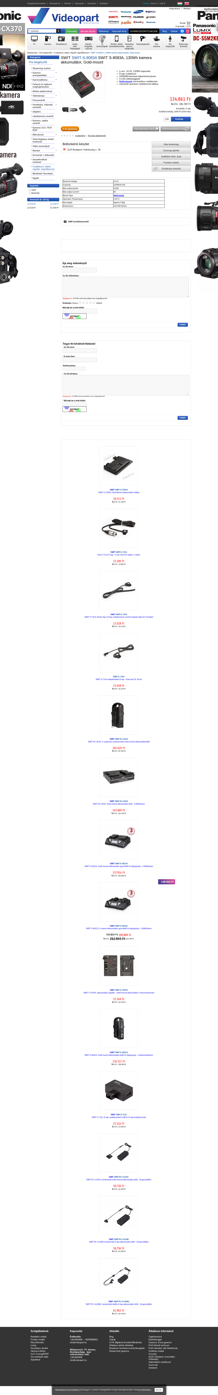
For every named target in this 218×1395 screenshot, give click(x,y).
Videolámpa (39, 95)
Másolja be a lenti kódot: (75, 401)
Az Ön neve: (69, 347)
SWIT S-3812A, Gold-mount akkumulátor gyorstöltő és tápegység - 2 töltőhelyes (118, 864)
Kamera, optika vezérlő (40, 121)
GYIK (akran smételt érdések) (125, 1342)
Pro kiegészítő (45, 53)
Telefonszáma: (69, 366)
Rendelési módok (39, 1337)
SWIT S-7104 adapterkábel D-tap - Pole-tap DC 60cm (119, 678)
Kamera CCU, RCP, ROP (42, 128)
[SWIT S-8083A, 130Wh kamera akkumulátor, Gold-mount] (83, 99)
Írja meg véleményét (97, 136)
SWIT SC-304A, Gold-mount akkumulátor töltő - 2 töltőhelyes (119, 802)
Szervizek (91, 3)
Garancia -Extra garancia (160, 1342)
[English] (186, 3)
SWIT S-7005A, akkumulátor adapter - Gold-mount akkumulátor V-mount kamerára (118, 991)
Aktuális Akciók (87, 31)
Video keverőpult (41, 146)
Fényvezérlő (39, 100)
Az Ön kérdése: (71, 374)
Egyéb (36, 178)
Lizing (33, 1345)
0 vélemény (80, 136)
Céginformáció (155, 1337)
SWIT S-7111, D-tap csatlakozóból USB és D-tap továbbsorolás (119, 1116)
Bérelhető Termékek (43, 173)
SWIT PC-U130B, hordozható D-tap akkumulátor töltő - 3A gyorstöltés (119, 1240)
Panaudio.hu (54, 3)
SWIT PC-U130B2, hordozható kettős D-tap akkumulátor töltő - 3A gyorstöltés (119, 1302)
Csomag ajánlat (171, 150)
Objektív (37, 111)
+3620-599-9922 (210, 11)
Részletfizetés (37, 1342)
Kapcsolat (79, 3)
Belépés (187, 8)
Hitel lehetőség (171, 144)
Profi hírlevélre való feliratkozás (163, 1348)
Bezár (158, 1390)
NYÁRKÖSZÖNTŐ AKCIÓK (144, 31)
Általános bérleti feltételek (121, 1345)
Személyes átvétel (39, 1348)
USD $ (162, 3)
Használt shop (119, 31)
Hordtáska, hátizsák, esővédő (43, 105)
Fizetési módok (171, 162)
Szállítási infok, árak (171, 156)
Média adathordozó (42, 91)
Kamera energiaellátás (40, 74)
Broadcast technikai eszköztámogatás (127, 1348)
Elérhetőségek (155, 1339)
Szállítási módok (156, 1351)
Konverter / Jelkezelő (43, 155)
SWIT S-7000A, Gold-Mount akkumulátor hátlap (118, 491)
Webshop (104, 31)
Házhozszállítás (38, 1351)
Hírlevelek (72, 31)
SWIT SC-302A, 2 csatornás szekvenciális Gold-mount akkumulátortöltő (119, 740)
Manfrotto (35, 193)
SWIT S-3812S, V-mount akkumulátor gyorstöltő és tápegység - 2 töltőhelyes (119, 927)
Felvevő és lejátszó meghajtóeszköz (42, 85)
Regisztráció (174, 8)
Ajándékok (35, 1359)
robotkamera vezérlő (43, 116)
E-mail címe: (69, 356)
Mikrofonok (38, 134)
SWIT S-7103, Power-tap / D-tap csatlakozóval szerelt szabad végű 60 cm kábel (118, 615)
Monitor (36, 150)
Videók (174, 31)
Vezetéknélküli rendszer (40, 160)
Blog (164, 31)
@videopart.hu (80, 1360)
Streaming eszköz (42, 68)
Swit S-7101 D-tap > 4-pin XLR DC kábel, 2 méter (118, 553)
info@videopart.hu (78, 1342)
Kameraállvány (40, 79)
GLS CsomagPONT (40, 1354)
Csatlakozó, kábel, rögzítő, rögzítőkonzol (71, 53)
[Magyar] (179, 3)
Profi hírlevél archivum (159, 1345)
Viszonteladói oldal (39, 1357)
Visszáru (153, 1354)
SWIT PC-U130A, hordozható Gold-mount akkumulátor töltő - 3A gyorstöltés (118, 1178)
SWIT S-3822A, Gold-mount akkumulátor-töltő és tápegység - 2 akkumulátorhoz (118, 1053)
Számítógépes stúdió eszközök (43, 140)
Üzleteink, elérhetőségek (207, 6)
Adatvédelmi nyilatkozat (160, 1362)
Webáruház (32, 53)
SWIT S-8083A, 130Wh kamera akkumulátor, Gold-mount (115, 53)
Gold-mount (125, 81)
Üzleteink (104, 3)
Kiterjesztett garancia (119, 1351)
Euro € (154, 3)
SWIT (33, 190)
